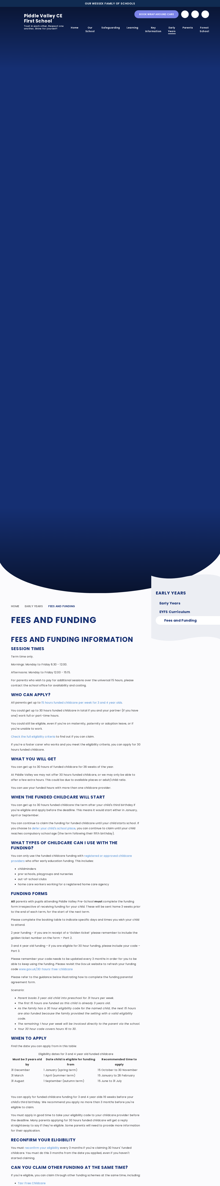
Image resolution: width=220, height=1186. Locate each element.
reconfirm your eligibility (42, 1148)
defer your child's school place (54, 828)
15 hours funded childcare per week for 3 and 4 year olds (81, 703)
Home (15, 606)
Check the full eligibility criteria (33, 737)
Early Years (34, 606)
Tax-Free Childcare (32, 1183)
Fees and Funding (61, 606)
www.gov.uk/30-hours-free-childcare (46, 969)
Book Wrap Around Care (156, 14)
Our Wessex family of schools (110, 3)
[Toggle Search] (205, 14)
